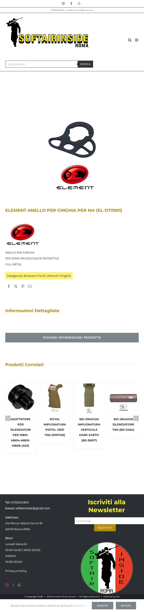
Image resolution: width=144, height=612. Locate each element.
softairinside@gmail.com (80, 10)
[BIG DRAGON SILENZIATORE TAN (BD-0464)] (123, 398)
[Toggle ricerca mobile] (130, 40)
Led (73, 596)
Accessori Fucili (35, 276)
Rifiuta (126, 605)
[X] (15, 286)
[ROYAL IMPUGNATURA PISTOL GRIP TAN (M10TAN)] (55, 398)
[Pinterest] (22, 286)
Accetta (102, 605)
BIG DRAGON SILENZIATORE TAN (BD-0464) (123, 424)
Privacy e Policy (16, 571)
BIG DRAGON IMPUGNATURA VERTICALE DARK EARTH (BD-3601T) (89, 430)
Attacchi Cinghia (59, 276)
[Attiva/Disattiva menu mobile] (137, 40)
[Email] (29, 286)
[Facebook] (8, 286)
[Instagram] (7, 585)
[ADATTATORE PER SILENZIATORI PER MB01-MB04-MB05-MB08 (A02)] (20, 398)
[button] (8, 418)
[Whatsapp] (19, 585)
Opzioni (79, 605)
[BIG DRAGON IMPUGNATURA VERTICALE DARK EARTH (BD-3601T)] (89, 398)
